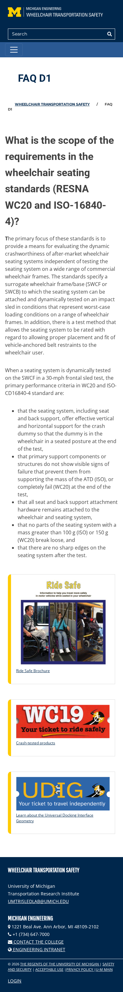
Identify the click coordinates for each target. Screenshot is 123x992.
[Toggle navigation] (14, 49)
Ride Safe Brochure (33, 670)
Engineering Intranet (38, 949)
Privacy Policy (80, 969)
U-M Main (104, 969)
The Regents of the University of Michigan (60, 964)
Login (14, 981)
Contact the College (38, 942)
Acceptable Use (49, 969)
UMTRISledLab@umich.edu (38, 901)
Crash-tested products (35, 743)
